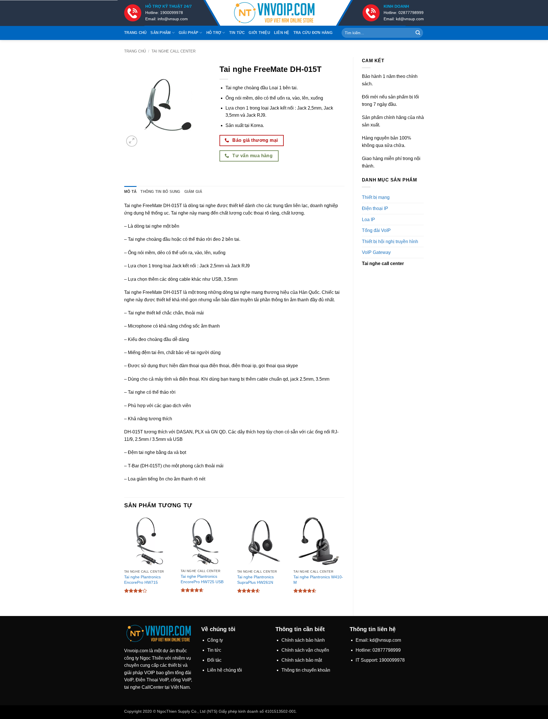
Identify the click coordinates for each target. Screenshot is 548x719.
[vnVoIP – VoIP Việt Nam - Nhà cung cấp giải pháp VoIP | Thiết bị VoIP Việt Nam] (274, 13)
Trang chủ (135, 33)
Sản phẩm (160, 33)
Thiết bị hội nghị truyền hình (390, 241)
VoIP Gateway (376, 252)
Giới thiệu (259, 33)
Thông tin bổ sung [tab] (160, 191)
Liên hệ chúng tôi (224, 670)
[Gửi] (418, 33)
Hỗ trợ (213, 33)
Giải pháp (188, 33)
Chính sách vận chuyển (305, 650)
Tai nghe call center (174, 51)
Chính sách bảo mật (301, 660)
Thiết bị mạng (376, 197)
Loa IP (368, 219)
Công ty (215, 640)
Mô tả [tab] (130, 191)
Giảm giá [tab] (193, 191)
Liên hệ (281, 33)
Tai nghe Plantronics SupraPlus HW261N (255, 580)
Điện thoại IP (375, 208)
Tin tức (237, 33)
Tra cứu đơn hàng (313, 33)
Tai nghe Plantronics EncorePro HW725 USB (202, 579)
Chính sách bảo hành (303, 640)
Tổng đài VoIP (376, 230)
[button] (131, 141)
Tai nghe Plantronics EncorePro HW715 (142, 580)
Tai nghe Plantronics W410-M (318, 580)
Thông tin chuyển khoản (305, 670)
